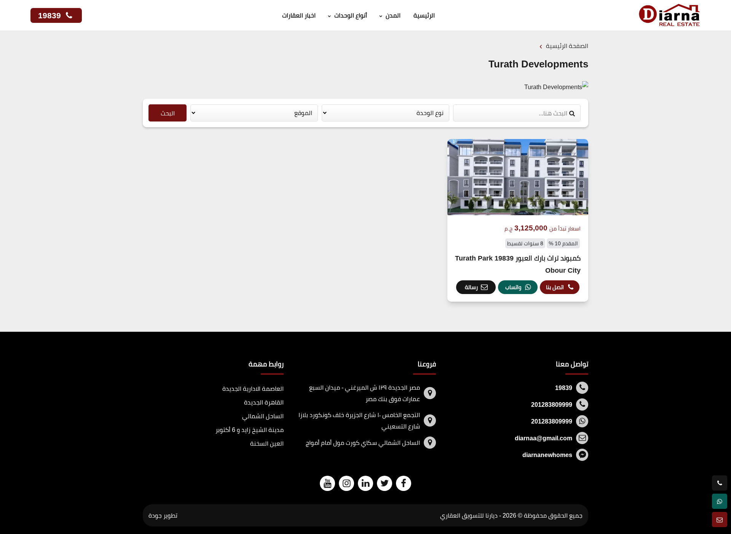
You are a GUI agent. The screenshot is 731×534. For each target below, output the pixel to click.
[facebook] (403, 483)
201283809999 (551, 404)
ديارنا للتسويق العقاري (469, 515)
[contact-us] (719, 519)
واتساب (513, 287)
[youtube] (327, 483)
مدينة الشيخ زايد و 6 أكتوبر (249, 429)
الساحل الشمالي (263, 416)
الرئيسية (424, 15)
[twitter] (384, 483)
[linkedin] (365, 483)
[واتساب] (719, 501)
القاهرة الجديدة (264, 402)
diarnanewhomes (547, 454)
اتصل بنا (555, 287)
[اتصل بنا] (719, 483)
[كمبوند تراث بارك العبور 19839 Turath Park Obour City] (517, 220)
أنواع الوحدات (350, 15)
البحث (168, 113)
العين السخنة (267, 443)
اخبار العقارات (299, 15)
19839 (50, 15)
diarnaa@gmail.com (543, 438)
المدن (393, 15)
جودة (155, 515)
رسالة (471, 287)
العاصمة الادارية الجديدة (253, 388)
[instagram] (346, 483)
